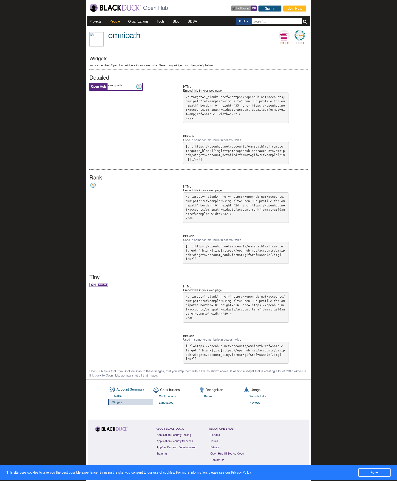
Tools (160, 21)
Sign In (270, 8)
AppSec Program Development (176, 447)
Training (162, 453)
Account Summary (130, 389)
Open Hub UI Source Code (227, 453)
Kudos (208, 396)
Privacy (215, 447)
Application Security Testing (174, 435)
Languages (166, 402)
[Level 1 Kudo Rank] (299, 35)
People (115, 21)
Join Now (295, 8)
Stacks (118, 395)
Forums (215, 435)
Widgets (117, 402)
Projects (95, 21)
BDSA (192, 21)
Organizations (138, 21)
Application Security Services (175, 441)
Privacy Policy (241, 472)
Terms (214, 441)
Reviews (255, 402)
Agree (374, 472)
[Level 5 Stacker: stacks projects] (284, 35)
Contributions (167, 396)
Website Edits (258, 396)
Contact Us (217, 460)
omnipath (124, 35)
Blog (176, 21)
